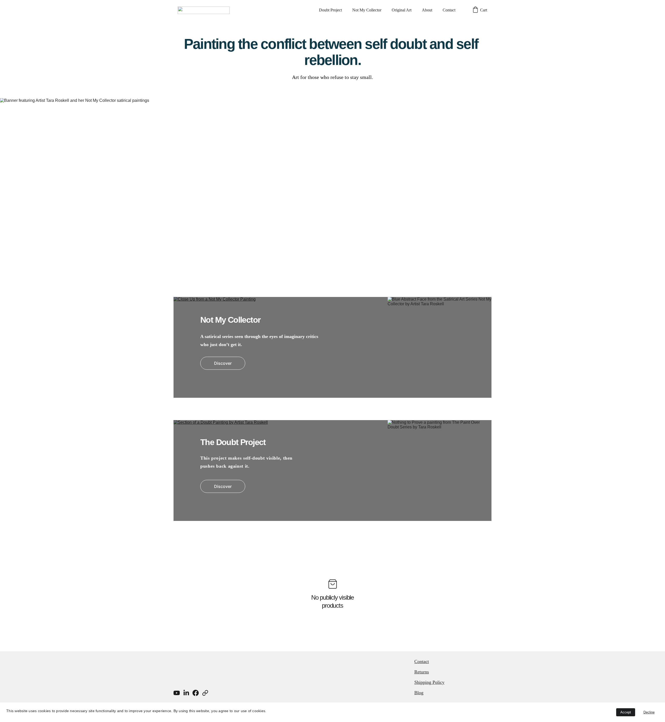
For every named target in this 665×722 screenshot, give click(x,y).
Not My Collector (366, 10)
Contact (449, 10)
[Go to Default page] (205, 693)
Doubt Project (330, 10)
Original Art (401, 10)
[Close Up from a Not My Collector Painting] (332, 347)
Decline (649, 712)
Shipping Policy (429, 682)
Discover (223, 363)
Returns (421, 671)
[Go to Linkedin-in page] (186, 693)
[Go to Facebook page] (195, 693)
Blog (418, 692)
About (427, 10)
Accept (625, 712)
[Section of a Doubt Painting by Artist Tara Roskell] (332, 470)
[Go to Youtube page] (177, 693)
